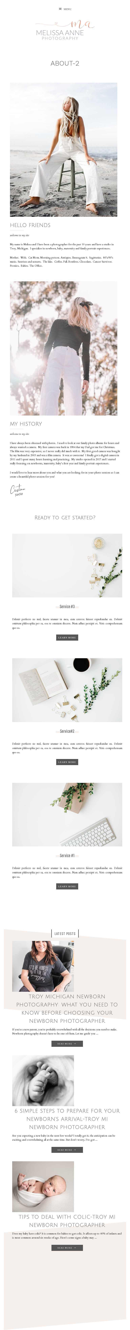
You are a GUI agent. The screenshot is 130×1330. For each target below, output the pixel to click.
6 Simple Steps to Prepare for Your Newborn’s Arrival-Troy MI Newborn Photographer (67, 1119)
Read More (65, 1044)
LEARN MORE (67, 637)
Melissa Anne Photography (65, 27)
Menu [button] (67, 9)
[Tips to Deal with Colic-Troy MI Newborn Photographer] (43, 1211)
